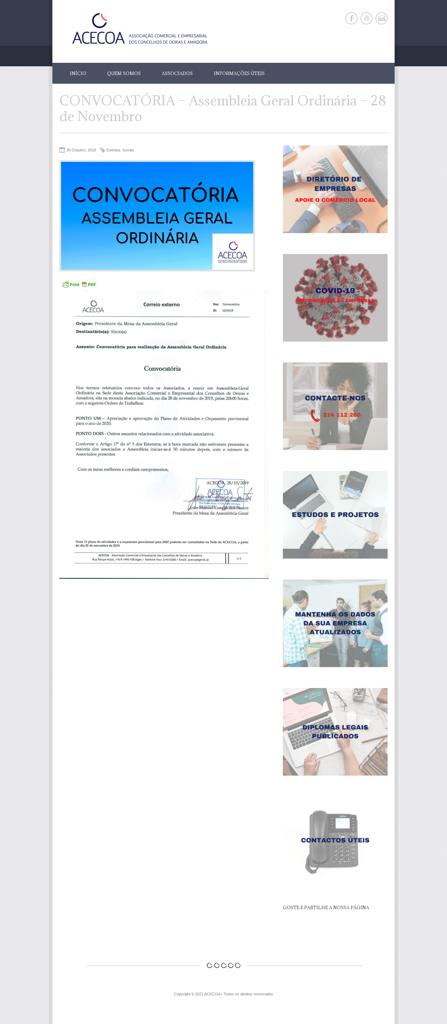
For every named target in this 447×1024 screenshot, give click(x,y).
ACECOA (212, 994)
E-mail (381, 18)
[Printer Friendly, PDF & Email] (78, 287)
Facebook (351, 18)
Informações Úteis (239, 73)
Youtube (366, 18)
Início (78, 73)
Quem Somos (124, 73)
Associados (177, 73)
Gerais (128, 150)
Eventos (113, 150)
